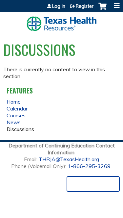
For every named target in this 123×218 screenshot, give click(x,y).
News (14, 122)
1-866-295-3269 (89, 166)
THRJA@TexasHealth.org (69, 159)
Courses (16, 115)
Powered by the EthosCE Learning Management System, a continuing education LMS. (93, 184)
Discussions (20, 129)
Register (84, 6)
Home (14, 101)
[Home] (61, 21)
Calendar (17, 108)
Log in (58, 6)
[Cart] (102, 9)
